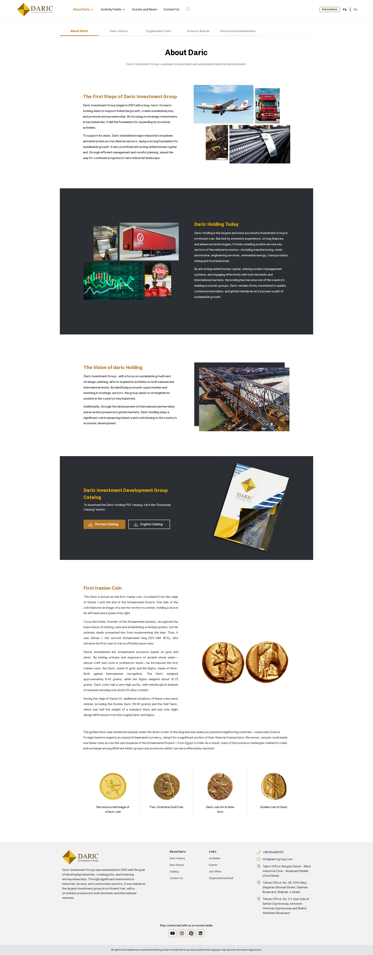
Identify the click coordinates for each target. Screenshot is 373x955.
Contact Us (171, 9)
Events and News (144, 9)
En (355, 9)
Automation (329, 9)
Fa (345, 9)
